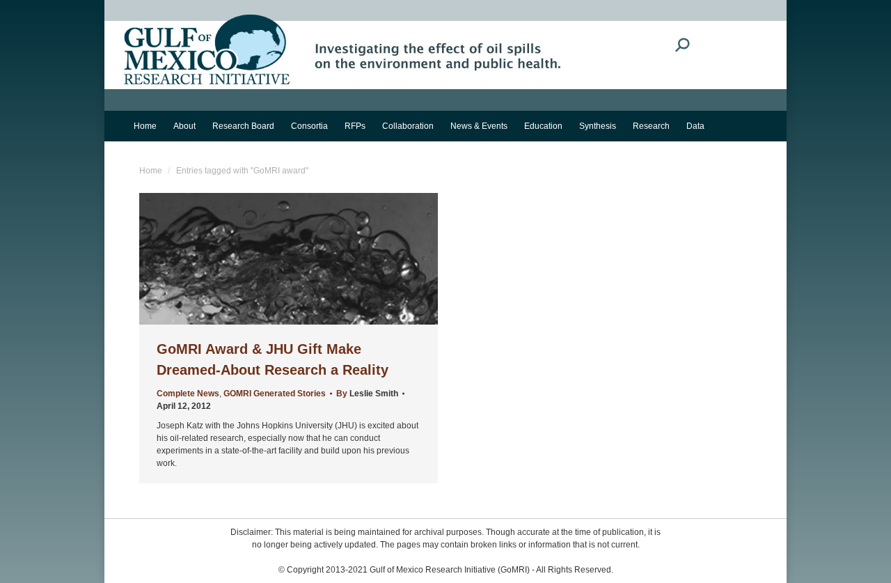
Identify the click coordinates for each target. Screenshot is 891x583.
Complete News (188, 393)
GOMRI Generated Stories (274, 393)
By (367, 393)
